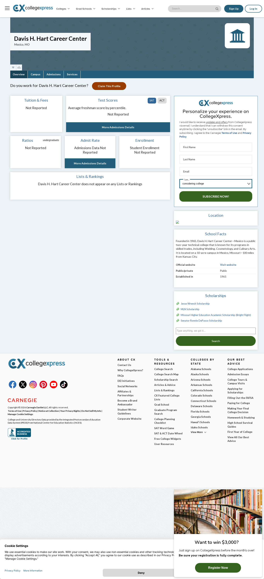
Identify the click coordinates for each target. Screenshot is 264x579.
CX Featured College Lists (167, 397)
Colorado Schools (201, 395)
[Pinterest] (43, 387)
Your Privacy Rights (70, 410)
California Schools (202, 390)
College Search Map (166, 374)
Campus (35, 74)
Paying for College (238, 403)
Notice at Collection (49, 410)
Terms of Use (229, 133)
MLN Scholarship (190, 309)
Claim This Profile (109, 86)
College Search (163, 369)
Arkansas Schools (201, 384)
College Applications (240, 369)
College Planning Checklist (164, 421)
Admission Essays (238, 374)
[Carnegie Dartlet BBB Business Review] (19, 439)
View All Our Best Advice (238, 439)
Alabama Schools (201, 369)
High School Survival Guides (240, 424)
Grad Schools (84, 9)
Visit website (228, 264)
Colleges (61, 9)
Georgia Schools (201, 416)
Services (72, 74)
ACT (162, 100)
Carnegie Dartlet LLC (37, 407)
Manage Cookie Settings (20, 414)
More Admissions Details (118, 127)
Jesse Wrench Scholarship (195, 303)
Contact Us (124, 365)
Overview (19, 74)
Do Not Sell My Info (91, 410)
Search (216, 341)
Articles (146, 9)
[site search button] (217, 8)
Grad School (161, 404)
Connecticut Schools (203, 400)
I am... (186, 179)
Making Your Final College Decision (238, 410)
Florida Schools (200, 411)
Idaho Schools (199, 427)
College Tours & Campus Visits (237, 381)
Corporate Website (129, 418)
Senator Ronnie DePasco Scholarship (201, 320)
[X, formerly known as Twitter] (23, 387)
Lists (129, 9)
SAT (152, 100)
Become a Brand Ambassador (127, 402)
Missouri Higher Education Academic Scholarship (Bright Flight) (216, 315)
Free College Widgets (167, 438)
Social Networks (127, 386)
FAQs (121, 375)
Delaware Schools (202, 406)
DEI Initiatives (126, 380)
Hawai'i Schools (200, 422)
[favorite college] (13, 67)
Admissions (54, 74)
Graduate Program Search (165, 411)
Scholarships (109, 9)
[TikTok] (64, 387)
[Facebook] (12, 387)
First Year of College (239, 431)
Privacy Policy (30, 410)
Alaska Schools (200, 374)
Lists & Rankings (164, 390)
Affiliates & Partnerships (126, 393)
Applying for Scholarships (235, 390)
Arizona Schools (200, 379)
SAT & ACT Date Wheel (168, 433)
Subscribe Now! (216, 196)
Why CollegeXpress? (130, 370)
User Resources (164, 444)
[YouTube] (53, 387)
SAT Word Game (164, 428)
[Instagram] (33, 387)
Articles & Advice (164, 384)
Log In (253, 8)
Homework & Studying (241, 417)
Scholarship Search (166, 379)
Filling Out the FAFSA (240, 397)
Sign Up (233, 8)
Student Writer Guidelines (127, 411)
